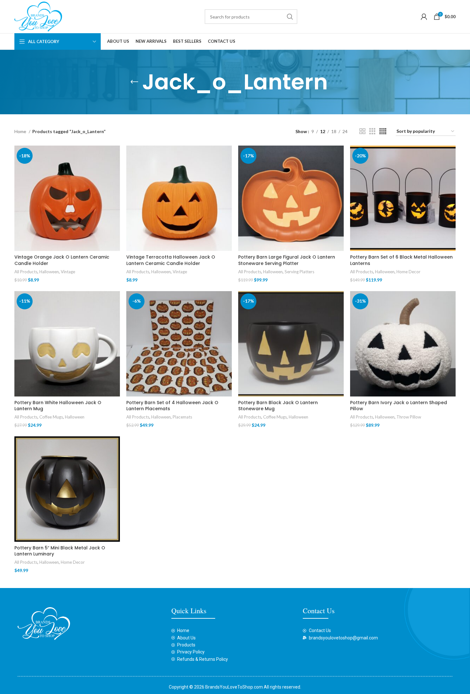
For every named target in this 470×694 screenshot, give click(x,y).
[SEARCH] (290, 16)
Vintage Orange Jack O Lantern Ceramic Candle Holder (61, 260)
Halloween (49, 271)
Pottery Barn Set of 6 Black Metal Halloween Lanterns (401, 260)
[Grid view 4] (383, 131)
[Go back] (134, 82)
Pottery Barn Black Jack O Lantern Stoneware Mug (278, 405)
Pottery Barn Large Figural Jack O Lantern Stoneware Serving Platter (286, 260)
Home (20, 131)
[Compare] (115, 156)
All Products (25, 271)
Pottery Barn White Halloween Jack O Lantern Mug (57, 405)
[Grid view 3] (372, 131)
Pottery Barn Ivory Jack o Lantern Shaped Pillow (398, 405)
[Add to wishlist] (115, 184)
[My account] (424, 16)
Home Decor (408, 271)
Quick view (115, 170)
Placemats (182, 416)
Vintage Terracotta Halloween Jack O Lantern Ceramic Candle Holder (170, 260)
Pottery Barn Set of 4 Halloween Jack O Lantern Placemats (172, 405)
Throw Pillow (408, 416)
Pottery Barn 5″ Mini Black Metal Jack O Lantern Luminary (59, 551)
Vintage (68, 271)
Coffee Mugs (51, 416)
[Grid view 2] (362, 131)
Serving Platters (299, 271)
